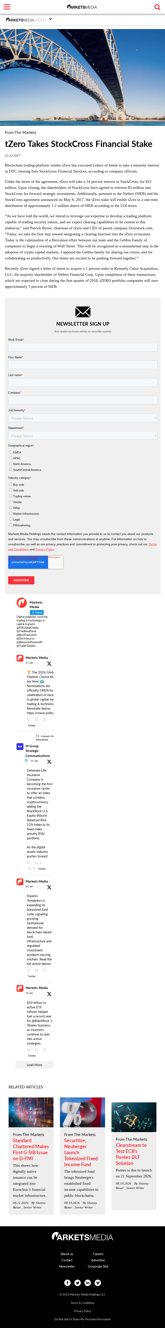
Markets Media (37, 657)
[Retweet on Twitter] (37, 736)
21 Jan (34, 761)
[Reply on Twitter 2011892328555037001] (30, 1050)
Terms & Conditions (83, 1303)
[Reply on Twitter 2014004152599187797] (30, 863)
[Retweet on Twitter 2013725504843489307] (38, 971)
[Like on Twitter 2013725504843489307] (46, 971)
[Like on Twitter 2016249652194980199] (46, 720)
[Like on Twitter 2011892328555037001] (46, 1050)
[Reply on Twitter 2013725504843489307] (30, 971)
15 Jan (29, 993)
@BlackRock (40, 1021)
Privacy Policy (82, 1311)
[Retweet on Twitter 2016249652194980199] (38, 720)
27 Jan (29, 662)
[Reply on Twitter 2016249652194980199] (30, 720)
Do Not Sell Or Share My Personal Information (82, 1319)
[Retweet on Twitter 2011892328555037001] (38, 1050)
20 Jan (29, 886)
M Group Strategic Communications (38, 751)
